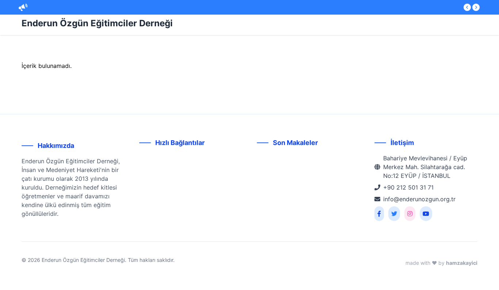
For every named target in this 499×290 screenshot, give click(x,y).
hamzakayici (461, 263)
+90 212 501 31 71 (408, 187)
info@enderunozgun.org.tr (419, 199)
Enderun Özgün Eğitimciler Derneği (97, 23)
